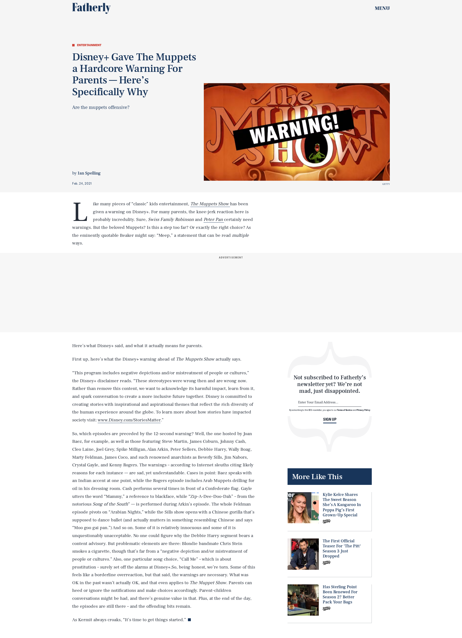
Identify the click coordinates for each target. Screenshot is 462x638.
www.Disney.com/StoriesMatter (129, 420)
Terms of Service (344, 409)
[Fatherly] (91, 8)
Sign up (329, 419)
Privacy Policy (363, 409)
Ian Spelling (89, 173)
